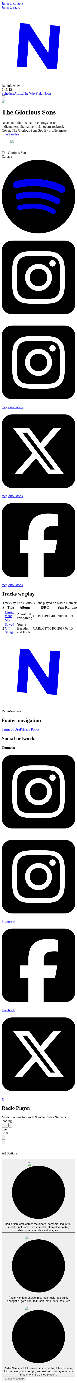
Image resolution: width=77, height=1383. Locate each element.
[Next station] (10, 1125)
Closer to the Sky (9, 616)
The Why (29, 93)
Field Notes (43, 93)
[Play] (7, 1125)
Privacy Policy (30, 729)
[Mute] (3, 1142)
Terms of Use (11, 729)
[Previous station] (3, 1125)
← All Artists (10, 134)
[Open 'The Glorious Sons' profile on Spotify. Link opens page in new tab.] (38, 233)
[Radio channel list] (3, 1137)
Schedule (8, 93)
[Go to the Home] (38, 82)
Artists (18, 93)
